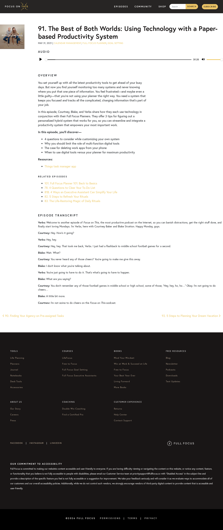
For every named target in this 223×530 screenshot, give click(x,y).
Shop (162, 6)
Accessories (16, 387)
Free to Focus (69, 363)
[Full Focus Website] (180, 443)
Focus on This (17, 6)
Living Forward (122, 381)
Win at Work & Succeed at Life (130, 363)
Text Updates (173, 381)
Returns (118, 408)
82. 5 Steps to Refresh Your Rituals (66, 196)
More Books (120, 387)
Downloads (172, 375)
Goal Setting (115, 43)
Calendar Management (67, 43)
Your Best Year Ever (124, 375)
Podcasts (170, 369)
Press (13, 420)
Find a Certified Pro (73, 414)
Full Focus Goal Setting (75, 369)
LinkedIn (56, 443)
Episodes (121, 6)
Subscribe (210, 6)
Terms (133, 518)
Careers (14, 414)
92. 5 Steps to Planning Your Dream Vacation (190, 316)
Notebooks (16, 375)
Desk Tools (16, 381)
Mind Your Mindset (124, 358)
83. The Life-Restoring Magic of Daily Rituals (72, 201)
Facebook (16, 443)
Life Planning (17, 358)
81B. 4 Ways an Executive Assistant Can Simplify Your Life (81, 192)
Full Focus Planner (94, 43)
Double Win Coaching (74, 408)
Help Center (120, 414)
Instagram (36, 443)
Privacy (151, 518)
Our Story (15, 408)
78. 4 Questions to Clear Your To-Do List (70, 188)
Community (143, 6)
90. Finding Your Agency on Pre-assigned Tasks (34, 316)
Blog (168, 358)
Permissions (110, 518)
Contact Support (123, 420)
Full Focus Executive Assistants (79, 375)
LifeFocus (67, 358)
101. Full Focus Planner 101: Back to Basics (71, 183)
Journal (14, 369)
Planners (14, 363)
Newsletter (172, 363)
